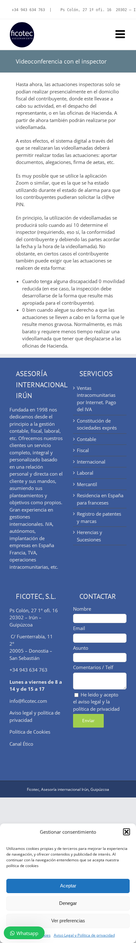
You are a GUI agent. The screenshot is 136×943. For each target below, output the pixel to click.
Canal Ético (21, 744)
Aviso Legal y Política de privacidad (84, 935)
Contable (86, 439)
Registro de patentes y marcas (99, 517)
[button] (126, 832)
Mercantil (87, 484)
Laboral (85, 473)
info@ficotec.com (28, 701)
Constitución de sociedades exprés (97, 424)
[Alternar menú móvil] (121, 33)
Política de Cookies (29, 732)
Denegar (68, 903)
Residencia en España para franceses (100, 499)
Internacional (91, 461)
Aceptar (68, 885)
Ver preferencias (68, 920)
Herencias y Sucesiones (89, 536)
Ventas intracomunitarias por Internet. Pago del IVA (96, 399)
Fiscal (83, 450)
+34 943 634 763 (28, 10)
